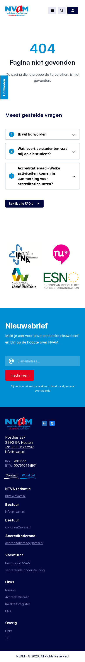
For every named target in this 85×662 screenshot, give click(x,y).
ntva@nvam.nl (15, 496)
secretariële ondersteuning (25, 570)
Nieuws (10, 590)
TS (7, 638)
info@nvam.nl (15, 451)
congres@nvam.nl (18, 527)
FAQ (8, 611)
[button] (42, 134)
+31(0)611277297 (19, 447)
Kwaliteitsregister (17, 604)
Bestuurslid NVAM (18, 563)
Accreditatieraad (17, 597)
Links (8, 631)
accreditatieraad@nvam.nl (24, 543)
